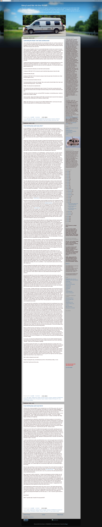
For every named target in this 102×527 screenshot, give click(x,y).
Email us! (67, 263)
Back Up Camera (69, 306)
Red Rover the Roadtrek (70, 284)
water (58, 120)
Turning (67, 305)
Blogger (66, 524)
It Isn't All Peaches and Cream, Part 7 (33, 126)
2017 (68, 185)
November (70, 191)
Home (43, 514)
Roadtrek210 (68, 287)
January (69, 214)
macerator (53, 118)
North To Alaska (69, 282)
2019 (68, 182)
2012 (68, 219)
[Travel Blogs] (26, 520)
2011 (68, 221)
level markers (37, 207)
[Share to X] (44, 117)
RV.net (67, 289)
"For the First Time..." (50, 469)
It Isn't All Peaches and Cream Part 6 (33, 406)
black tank (30, 118)
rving (44, 120)
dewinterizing (41, 118)
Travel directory (26, 521)
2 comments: (37, 395)
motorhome (57, 118)
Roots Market (36, 198)
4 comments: (37, 117)
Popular (42, 398)
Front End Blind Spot (69, 299)
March (69, 211)
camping (38, 397)
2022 (68, 177)
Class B (37, 118)
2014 (68, 216)
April (69, 202)
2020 (68, 180)
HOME (67, 134)
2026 (68, 171)
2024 (68, 174)
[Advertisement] (71, 328)
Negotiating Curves (69, 302)
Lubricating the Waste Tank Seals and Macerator (36, 40)
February (70, 213)
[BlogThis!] (43, 117)
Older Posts (60, 514)
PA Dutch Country (32, 398)
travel (47, 120)
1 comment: (37, 508)
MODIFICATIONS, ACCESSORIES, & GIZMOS (71, 131)
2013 (68, 218)
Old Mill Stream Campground (56, 509)
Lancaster (50, 397)
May (69, 200)
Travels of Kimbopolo (70, 292)
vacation (31, 400)
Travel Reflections (69, 291)
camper (34, 118)
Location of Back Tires (70, 303)
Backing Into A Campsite (70, 307)
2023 (68, 176)
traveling (49, 120)
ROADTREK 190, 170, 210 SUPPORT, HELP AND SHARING (72, 279)
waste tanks (54, 120)
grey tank (49, 118)
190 (27, 118)
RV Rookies (68, 288)
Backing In (68, 300)
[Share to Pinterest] (46, 117)
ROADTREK (68, 281)
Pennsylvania (38, 398)
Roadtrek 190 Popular (32, 120)
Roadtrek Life (68, 285)
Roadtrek (25, 120)
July (69, 197)
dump (46, 118)
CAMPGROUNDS (69, 132)
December (70, 189)
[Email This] (42, 117)
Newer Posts (27, 514)
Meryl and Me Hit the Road (34, 5)
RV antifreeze (40, 120)
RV (36, 120)
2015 (68, 188)
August (69, 196)
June (69, 199)
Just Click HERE (69, 367)
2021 (68, 179)
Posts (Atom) (31, 517)
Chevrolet (43, 397)
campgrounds (34, 397)
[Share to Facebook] (45, 117)
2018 (68, 183)
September (70, 194)
